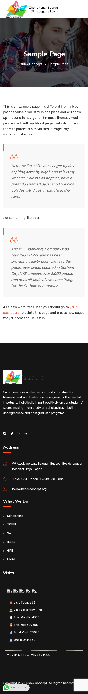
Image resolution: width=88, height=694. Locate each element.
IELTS (11, 542)
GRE (10, 550)
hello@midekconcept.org (29, 489)
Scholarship (15, 516)
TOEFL (12, 524)
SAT (10, 533)
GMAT (11, 559)
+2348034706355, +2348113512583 (38, 479)
